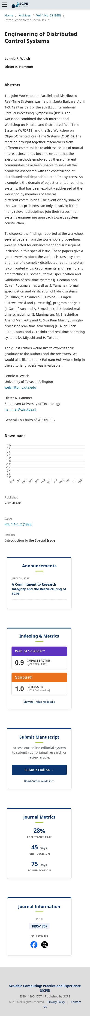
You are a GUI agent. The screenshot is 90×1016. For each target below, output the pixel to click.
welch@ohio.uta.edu (20, 387)
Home (9, 15)
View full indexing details (39, 702)
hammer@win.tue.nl (20, 409)
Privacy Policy (56, 1002)
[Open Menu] (4, 4)
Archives (24, 15)
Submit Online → (39, 770)
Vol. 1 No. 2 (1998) (48, 15)
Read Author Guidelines (39, 781)
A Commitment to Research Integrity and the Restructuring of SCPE (39, 589)
